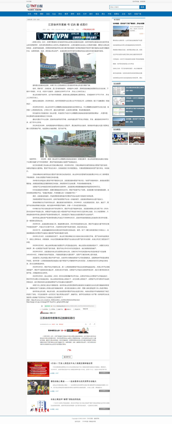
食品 (97, 14)
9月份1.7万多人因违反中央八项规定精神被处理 (72, 363)
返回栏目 (67, 357)
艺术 (85, 14)
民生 (60, 14)
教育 (66, 14)
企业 (123, 14)
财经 (72, 14)
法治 (48, 14)
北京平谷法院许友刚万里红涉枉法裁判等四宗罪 (127, 54)
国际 (41, 14)
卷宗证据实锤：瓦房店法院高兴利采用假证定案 (127, 73)
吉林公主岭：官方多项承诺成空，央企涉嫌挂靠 (127, 68)
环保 (109, 14)
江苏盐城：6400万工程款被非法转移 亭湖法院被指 (128, 59)
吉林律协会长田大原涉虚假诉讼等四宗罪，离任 (127, 78)
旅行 (91, 14)
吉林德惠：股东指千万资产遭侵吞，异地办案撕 (128, 23)
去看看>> (141, 33)
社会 (54, 14)
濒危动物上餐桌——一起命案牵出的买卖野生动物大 (74, 381)
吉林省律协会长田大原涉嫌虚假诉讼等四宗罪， (127, 45)
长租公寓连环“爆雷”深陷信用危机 (66, 399)
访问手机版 (136, 1)
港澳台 (116, 14)
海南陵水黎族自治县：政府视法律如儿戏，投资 (127, 50)
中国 (35, 14)
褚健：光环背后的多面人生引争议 (123, 64)
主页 (29, 14)
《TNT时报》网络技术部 (89, 421)
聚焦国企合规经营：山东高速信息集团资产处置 (127, 40)
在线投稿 (142, 1)
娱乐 (78, 14)
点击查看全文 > (104, 373)
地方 (129, 14)
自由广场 (137, 14)
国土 (103, 14)
